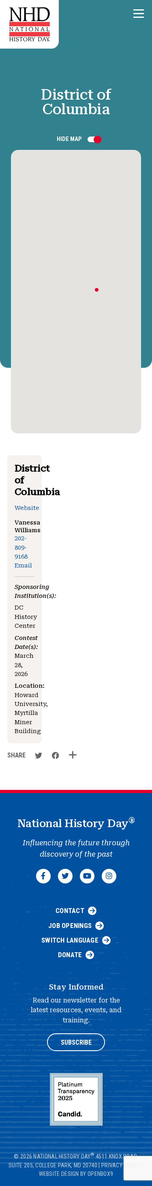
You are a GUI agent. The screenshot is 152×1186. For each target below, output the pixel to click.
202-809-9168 (21, 547)
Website (27, 508)
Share (16, 755)
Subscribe (76, 1042)
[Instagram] (109, 876)
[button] (139, 14)
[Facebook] (43, 876)
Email (23, 565)
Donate (70, 955)
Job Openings (70, 925)
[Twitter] (65, 876)
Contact (70, 911)
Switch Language (69, 940)
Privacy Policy (121, 1165)
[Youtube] (87, 876)
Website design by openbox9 (76, 1174)
